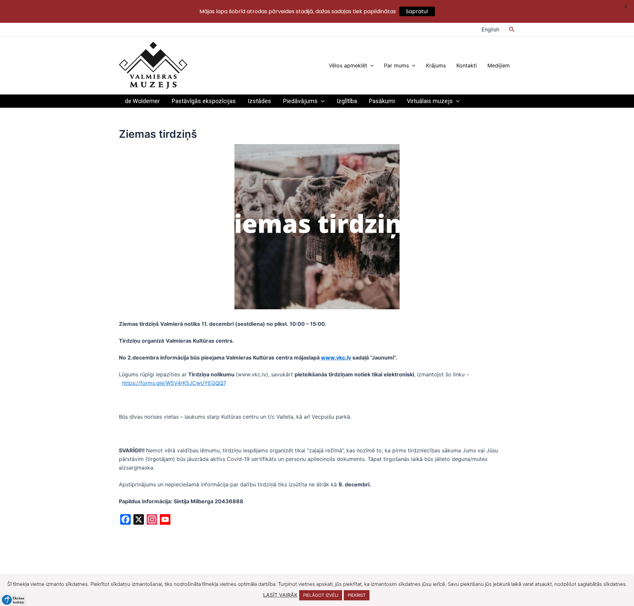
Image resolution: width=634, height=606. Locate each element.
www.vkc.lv (336, 357)
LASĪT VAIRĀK (280, 595)
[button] (13, 600)
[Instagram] (151, 520)
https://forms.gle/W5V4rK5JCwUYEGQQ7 (174, 383)
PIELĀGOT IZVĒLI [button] (320, 595)
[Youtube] (165, 520)
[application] (370, 65)
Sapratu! (417, 11)
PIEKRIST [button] (357, 595)
